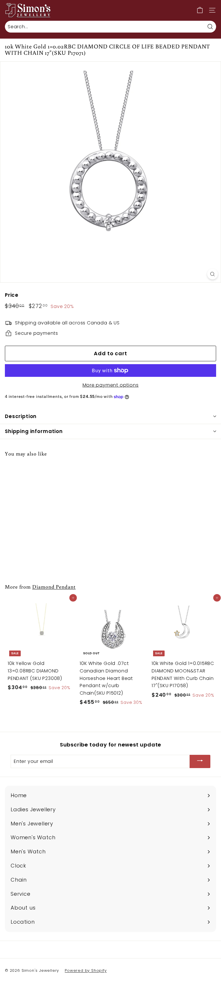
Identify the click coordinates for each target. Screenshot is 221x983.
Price (11, 295)
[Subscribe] (200, 761)
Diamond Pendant (54, 586)
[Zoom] (212, 274)
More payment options (111, 385)
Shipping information (34, 431)
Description (21, 416)
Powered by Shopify (85, 970)
